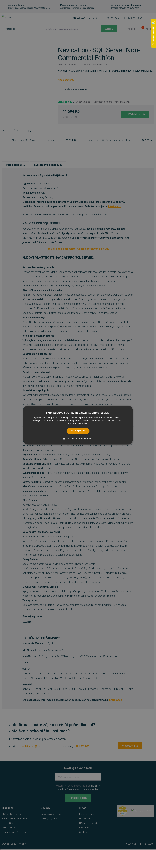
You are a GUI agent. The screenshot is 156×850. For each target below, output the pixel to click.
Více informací (81, 423)
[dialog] (78, 425)
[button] (78, 439)
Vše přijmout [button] (78, 431)
